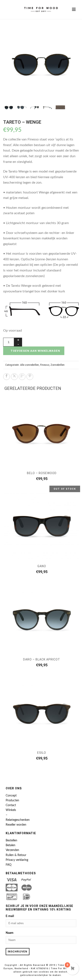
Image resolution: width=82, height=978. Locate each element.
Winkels (11, 810)
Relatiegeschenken (18, 819)
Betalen (10, 845)
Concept (11, 795)
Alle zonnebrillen (29, 364)
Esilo (41, 752)
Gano (41, 566)
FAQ (8, 864)
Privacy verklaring (17, 860)
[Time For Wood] (41, 9)
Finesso (44, 364)
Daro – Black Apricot (41, 659)
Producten (12, 800)
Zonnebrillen (57, 364)
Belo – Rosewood (42, 473)
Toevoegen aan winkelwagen (35, 350)
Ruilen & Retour (16, 855)
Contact (11, 805)
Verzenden (12, 850)
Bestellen (11, 840)
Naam (9, 932)
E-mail (10, 916)
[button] (70, 32)
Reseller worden (16, 824)
